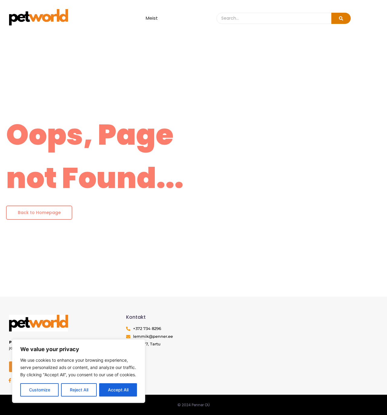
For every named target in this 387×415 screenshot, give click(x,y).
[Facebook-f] (10, 380)
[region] (78, 371)
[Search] (341, 18)
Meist (152, 18)
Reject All (79, 389)
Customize (39, 389)
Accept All (118, 389)
